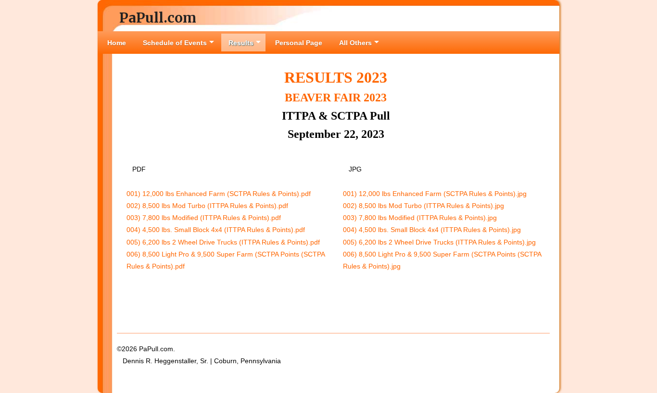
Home (116, 43)
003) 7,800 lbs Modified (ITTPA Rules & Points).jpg (420, 217)
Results (240, 43)
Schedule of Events (175, 43)
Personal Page (298, 43)
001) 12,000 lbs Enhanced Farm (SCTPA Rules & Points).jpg (435, 193)
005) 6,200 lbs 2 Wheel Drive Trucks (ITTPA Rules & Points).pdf (223, 242)
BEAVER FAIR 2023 (336, 97)
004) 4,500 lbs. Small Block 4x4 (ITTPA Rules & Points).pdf (215, 229)
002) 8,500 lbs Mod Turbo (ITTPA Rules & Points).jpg (423, 205)
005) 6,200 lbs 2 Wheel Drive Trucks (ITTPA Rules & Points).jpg (439, 242)
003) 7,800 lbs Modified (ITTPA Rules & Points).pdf (203, 217)
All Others (355, 43)
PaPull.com (157, 17)
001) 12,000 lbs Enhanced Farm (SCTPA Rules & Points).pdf (218, 193)
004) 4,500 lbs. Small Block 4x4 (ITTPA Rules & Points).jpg (432, 229)
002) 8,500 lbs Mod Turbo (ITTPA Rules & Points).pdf (207, 205)
